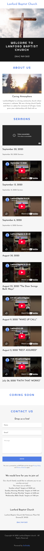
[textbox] (22, 425)
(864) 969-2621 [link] (22, 56)
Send (22, 459)
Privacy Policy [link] (37, 465)
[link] (22, 4)
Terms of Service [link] (21, 467)
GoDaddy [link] (26, 545)
